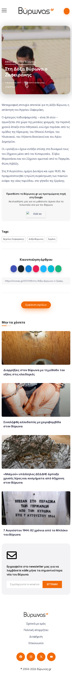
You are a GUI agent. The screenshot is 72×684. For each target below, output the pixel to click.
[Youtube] (51, 657)
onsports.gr (10, 87)
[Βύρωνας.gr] (36, 11)
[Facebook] (20, 657)
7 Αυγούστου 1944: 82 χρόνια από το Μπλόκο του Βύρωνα (35, 532)
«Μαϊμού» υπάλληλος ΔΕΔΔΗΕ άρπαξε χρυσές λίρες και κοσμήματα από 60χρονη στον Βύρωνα (33, 478)
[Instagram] (31, 657)
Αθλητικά (10, 61)
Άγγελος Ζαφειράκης (13, 239)
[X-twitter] (41, 657)
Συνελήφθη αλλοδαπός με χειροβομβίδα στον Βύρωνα (32, 424)
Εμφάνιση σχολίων (36, 304)
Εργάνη (51, 239)
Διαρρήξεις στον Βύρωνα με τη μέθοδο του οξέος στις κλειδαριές (34, 372)
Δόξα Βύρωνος (27, 61)
